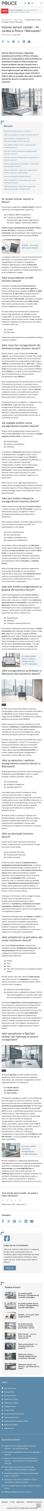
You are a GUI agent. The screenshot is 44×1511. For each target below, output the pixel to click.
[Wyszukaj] (32, 3)
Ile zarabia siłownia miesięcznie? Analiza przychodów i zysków (26, 1326)
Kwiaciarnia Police (11, 1399)
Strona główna (6, 20)
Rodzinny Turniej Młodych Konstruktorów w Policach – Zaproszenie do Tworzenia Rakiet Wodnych (20, 1460)
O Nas (12, 1502)
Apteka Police (9, 1392)
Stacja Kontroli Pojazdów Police (16, 1421)
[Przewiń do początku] (38, 1506)
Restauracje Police (11, 1425)
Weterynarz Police (11, 1403)
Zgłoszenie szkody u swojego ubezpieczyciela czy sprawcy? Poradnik (27, 1356)
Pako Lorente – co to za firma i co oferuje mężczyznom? (27, 1336)
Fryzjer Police (9, 1410)
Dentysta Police (10, 1388)
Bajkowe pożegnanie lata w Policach (18, 1492)
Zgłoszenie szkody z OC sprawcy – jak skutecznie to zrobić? (28, 1366)
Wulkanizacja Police (11, 1417)
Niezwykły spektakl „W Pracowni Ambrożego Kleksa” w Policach (21, 1474)
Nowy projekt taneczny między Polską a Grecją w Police (22, 1487)
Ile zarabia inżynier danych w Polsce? (17, 131)
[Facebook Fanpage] (24, 3)
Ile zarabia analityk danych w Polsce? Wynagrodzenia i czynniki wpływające (29, 660)
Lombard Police (10, 1395)
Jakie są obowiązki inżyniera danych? (17, 176)
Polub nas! (10, 1268)
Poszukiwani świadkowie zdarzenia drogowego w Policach (22, 1453)
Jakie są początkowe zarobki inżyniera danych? (21, 135)
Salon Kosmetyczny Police (14, 1414)
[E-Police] (9, 3)
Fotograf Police (10, 1406)
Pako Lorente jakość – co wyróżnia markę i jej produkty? (27, 1346)
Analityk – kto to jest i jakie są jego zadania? (30, 246)
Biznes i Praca (18, 20)
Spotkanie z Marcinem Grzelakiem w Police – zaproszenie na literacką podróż (21, 1481)
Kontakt (5, 1502)
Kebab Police (9, 1428)
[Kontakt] (28, 3)
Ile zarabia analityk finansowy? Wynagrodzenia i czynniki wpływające (29, 1150)
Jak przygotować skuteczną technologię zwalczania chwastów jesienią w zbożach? (20, 1468)
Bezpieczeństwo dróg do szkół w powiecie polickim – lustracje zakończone (20, 1447)
